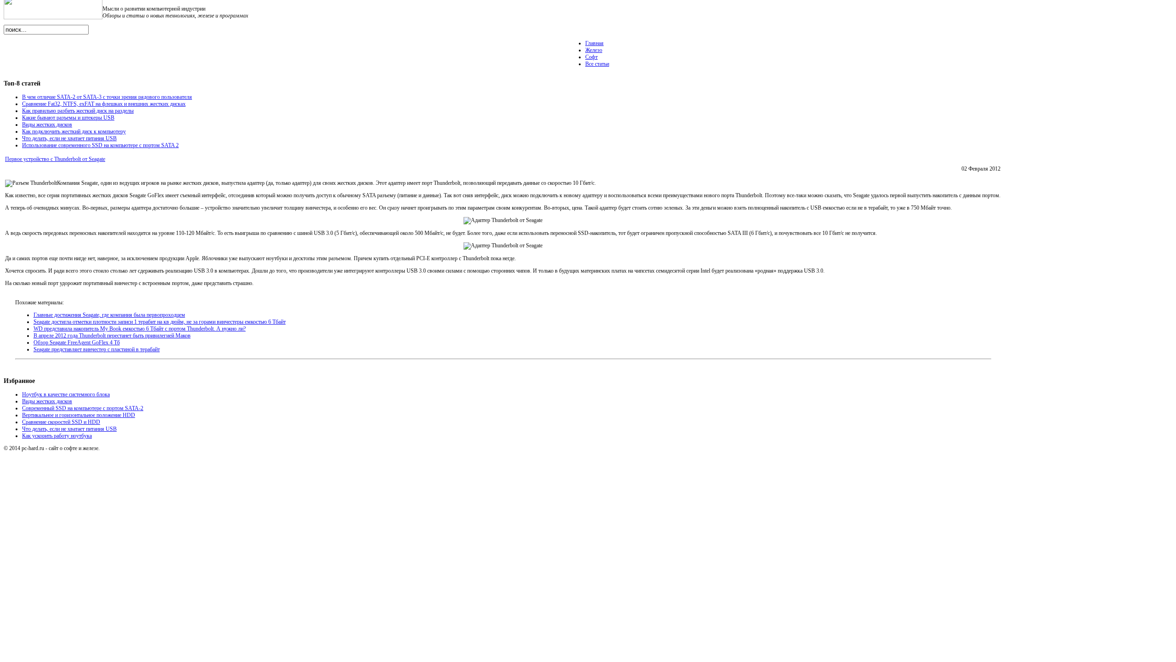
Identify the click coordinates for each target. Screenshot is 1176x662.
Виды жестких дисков (47, 124)
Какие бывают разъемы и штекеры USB (68, 117)
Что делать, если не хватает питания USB (69, 138)
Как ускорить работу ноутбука (57, 436)
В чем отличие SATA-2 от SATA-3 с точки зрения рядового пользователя (107, 97)
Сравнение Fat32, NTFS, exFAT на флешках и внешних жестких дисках (104, 104)
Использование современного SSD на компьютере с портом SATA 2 (100, 145)
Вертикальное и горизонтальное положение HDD (78, 415)
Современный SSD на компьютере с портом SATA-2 (82, 408)
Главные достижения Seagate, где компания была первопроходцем (109, 315)
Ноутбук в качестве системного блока (66, 394)
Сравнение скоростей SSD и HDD (61, 422)
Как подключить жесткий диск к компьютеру (74, 131)
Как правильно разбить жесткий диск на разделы (78, 111)
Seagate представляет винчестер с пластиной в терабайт (97, 349)
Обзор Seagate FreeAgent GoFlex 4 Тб (77, 342)
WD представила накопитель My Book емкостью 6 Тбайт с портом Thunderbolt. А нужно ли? (140, 328)
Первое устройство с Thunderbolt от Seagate (55, 159)
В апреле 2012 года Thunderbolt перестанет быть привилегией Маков (112, 335)
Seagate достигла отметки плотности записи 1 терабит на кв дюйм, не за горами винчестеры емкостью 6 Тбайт (160, 322)
